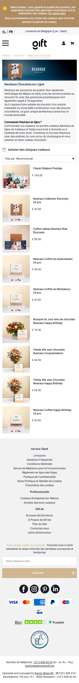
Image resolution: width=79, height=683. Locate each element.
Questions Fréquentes (39, 459)
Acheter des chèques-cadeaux (29, 149)
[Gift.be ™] (39, 43)
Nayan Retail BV (44, 673)
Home (5, 55)
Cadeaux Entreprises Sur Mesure (39, 498)
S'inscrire (37, 572)
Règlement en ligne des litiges (39, 472)
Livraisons (40, 455)
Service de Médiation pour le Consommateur (39, 468)
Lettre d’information (39, 532)
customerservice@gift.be (39, 665)
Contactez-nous (39, 528)
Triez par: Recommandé (19, 158)
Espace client (64, 43)
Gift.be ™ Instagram (34, 589)
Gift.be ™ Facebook (23, 589)
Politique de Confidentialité (39, 477)
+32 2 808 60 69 (43, 662)
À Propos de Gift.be (39, 519)
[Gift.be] (5, 43)
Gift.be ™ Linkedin (55, 589)
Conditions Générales (39, 464)
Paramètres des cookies (39, 485)
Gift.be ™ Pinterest (44, 589)
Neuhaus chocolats (39, 55)
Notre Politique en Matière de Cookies (39, 481)
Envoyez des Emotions (39, 515)
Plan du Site (39, 524)
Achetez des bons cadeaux (39, 502)
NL (4, 31)
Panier (72, 43)
